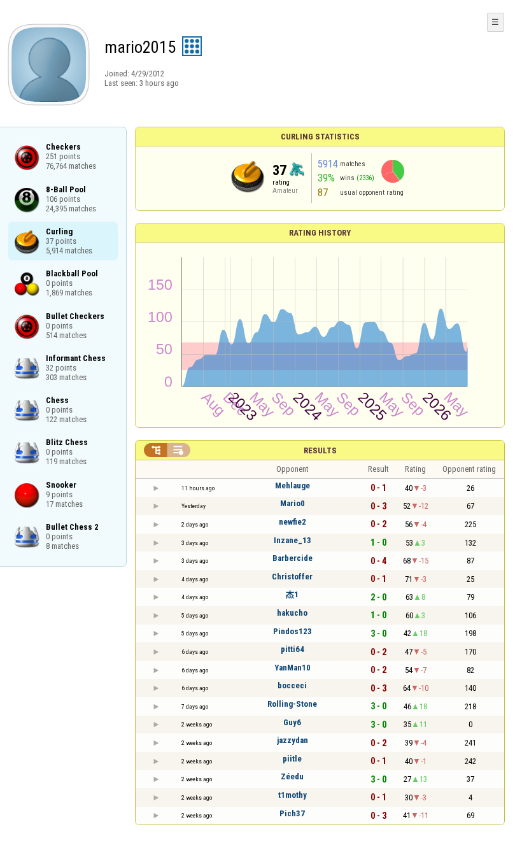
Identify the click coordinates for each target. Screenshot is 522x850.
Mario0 (292, 503)
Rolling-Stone (292, 704)
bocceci (292, 685)
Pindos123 (292, 631)
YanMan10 (292, 667)
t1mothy (292, 795)
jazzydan (292, 740)
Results (320, 450)
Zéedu (292, 776)
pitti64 (292, 649)
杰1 (292, 594)
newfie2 (292, 522)
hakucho (292, 613)
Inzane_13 (292, 540)
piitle (292, 758)
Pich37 (292, 813)
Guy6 (292, 722)
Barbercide (292, 558)
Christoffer (292, 576)
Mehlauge (292, 485)
